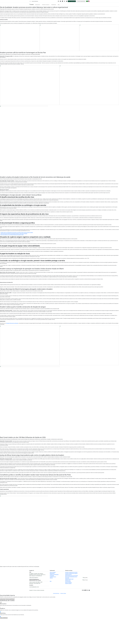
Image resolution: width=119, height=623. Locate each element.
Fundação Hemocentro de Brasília (12, 323)
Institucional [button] (37, 4)
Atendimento (53, 4)
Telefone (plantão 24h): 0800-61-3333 (35, 582)
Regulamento (52, 573)
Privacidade (52, 575)
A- (29, 1)
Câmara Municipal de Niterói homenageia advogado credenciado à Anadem (14, 233)
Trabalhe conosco (53, 576)
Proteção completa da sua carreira (71, 572)
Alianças (51, 577)
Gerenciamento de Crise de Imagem (71, 575)
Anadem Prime (67, 580)
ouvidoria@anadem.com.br (34, 586)
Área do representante (81, 1)
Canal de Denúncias (35, 1)
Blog (58, 4)
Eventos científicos (68, 582)
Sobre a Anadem (53, 572)
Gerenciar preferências (10, 599)
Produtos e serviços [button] (45, 4)
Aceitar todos (2, 599)
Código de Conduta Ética (54, 574)
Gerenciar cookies (63, 593)
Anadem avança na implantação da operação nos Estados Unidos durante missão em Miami (17, 232)
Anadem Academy (68, 583)
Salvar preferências (3, 617)
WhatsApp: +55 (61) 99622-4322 (34, 583)
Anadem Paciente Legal (69, 579)
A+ (30, 1)
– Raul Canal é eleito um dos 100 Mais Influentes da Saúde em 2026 (11, 234)
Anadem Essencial (68, 574)
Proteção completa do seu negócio (71, 573)
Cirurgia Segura (68, 581)
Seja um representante (71, 1)
